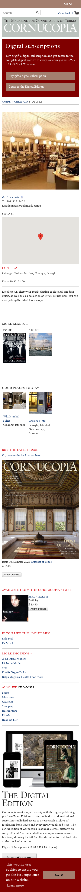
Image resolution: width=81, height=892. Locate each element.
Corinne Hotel (37, 420)
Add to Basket (11, 574)
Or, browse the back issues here (21, 455)
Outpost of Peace (41, 561)
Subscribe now (19, 857)
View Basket (65, 13)
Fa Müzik (8, 643)
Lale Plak (7, 638)
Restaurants (9, 710)
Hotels (6, 715)
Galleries (7, 701)
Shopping (7, 706)
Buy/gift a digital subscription (27, 76)
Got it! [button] (59, 875)
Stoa (5, 667)
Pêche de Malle (11, 663)
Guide (6, 101)
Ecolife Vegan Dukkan (15, 672)
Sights (5, 692)
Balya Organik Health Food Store (22, 676)
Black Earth (38, 596)
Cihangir (21, 101)
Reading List (10, 719)
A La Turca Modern (14, 658)
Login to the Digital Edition (26, 86)
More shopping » (17, 653)
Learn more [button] (15, 885)
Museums (8, 697)
